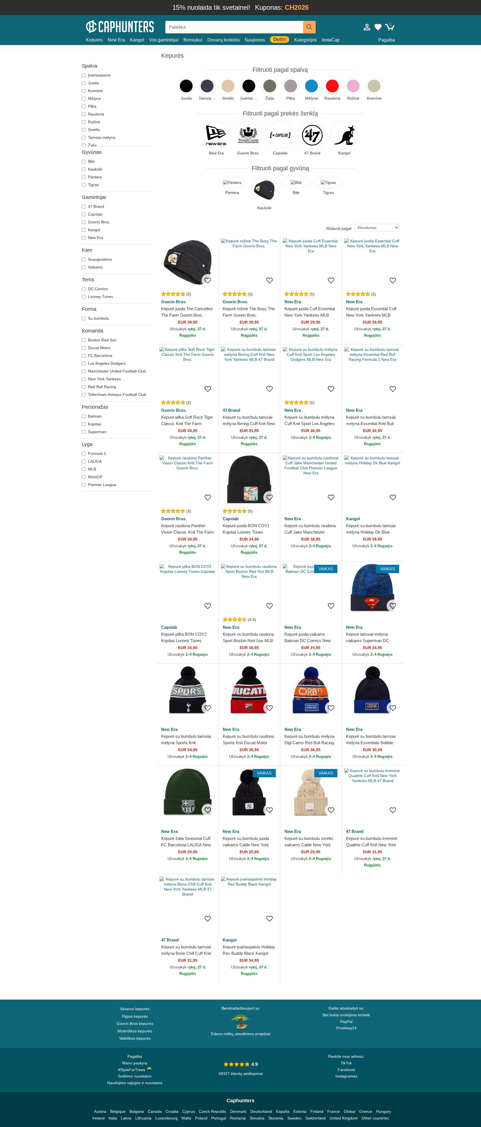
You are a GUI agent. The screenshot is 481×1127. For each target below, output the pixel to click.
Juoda (93, 83)
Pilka (91, 106)
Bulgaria (136, 1111)
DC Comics (97, 289)
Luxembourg (166, 1118)
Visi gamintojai (163, 40)
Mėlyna (94, 98)
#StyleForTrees (132, 1069)
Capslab (94, 214)
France (333, 1111)
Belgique (118, 1111)
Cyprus (188, 1111)
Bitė (91, 161)
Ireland (98, 1118)
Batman (94, 416)
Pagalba (386, 40)
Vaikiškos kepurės (135, 1038)
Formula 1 (96, 453)
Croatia (172, 1111)
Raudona (95, 114)
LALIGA (94, 461)
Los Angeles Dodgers (106, 363)
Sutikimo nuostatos (134, 1076)
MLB (91, 469)
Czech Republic (212, 1111)
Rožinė (93, 122)
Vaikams (95, 267)
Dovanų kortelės (223, 40)
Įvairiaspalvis (99, 75)
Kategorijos (305, 40)
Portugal (218, 1118)
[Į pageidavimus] (208, 280)
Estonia (299, 1111)
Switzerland (315, 1118)
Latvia (126, 1118)
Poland (201, 1118)
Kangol (137, 40)
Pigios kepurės (135, 1016)
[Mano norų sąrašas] (378, 27)
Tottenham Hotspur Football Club (116, 394)
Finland (316, 1111)
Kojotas (94, 424)
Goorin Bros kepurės (135, 1023)
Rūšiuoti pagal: (339, 228)
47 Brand (95, 206)
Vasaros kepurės (134, 1009)
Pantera (94, 177)
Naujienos (255, 40)
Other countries (375, 1118)
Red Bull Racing (101, 386)
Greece (365, 1111)
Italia (113, 1118)
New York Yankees (104, 379)
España (282, 1111)
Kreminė (95, 90)
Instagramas (346, 1076)
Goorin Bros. (98, 222)
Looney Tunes (100, 296)
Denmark (238, 1111)
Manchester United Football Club (116, 371)
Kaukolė (94, 169)
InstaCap (331, 40)
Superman (96, 432)
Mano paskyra (134, 1063)
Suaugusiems (99, 259)
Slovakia (257, 1118)
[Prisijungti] (367, 27)
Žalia (92, 145)
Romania (238, 1118)
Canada (155, 1111)
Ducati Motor (99, 348)
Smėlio (93, 129)
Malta (186, 1118)
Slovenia (275, 1118)
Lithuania (143, 1118)
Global (349, 1111)
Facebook (346, 1069)
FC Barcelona (99, 355)
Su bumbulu (98, 318)
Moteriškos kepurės (134, 1031)
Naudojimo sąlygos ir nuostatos (134, 1083)
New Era (116, 40)
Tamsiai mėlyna (101, 137)
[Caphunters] (134, 26)
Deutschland (261, 1111)
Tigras (93, 185)
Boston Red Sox (101, 340)
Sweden (294, 1118)
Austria (100, 1111)
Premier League (101, 484)
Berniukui (192, 40)
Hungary (383, 1111)
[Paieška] (309, 27)
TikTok (346, 1063)
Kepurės (94, 40)
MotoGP (94, 477)
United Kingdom (344, 1118)
